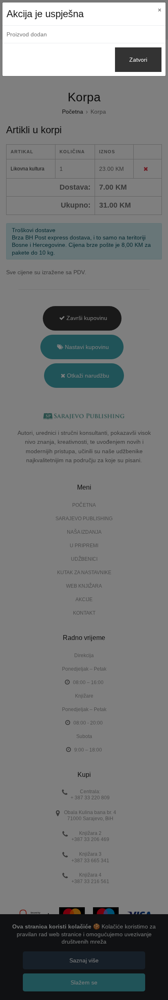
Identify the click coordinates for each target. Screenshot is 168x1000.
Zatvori (138, 59)
